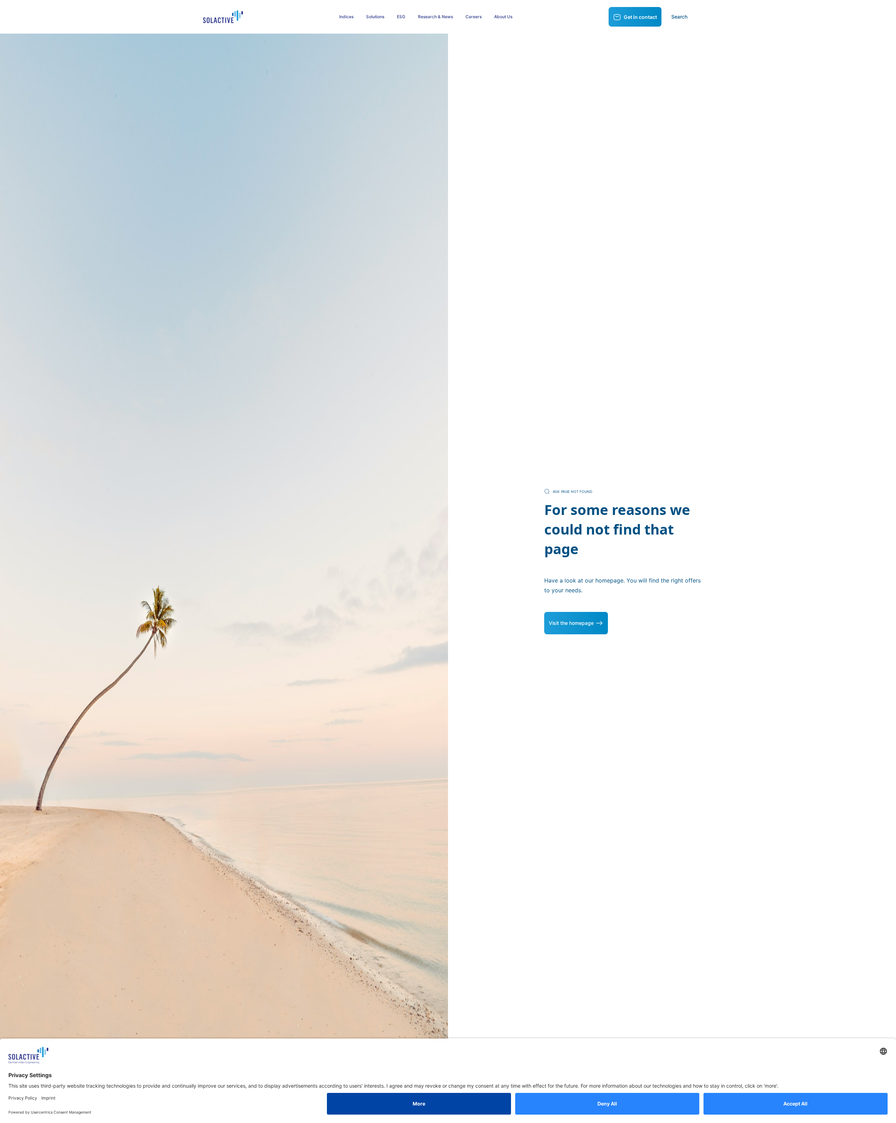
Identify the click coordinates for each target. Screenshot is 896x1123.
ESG (401, 16)
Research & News (435, 16)
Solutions (375, 16)
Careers (473, 16)
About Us (503, 16)
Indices (346, 16)
